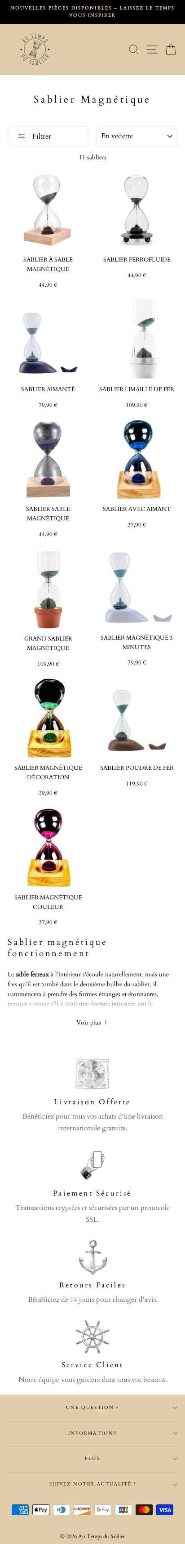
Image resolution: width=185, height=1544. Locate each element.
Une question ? (92, 1407)
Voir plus (89, 1023)
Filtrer (41, 136)
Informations (92, 1433)
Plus (92, 1458)
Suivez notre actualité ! (92, 1484)
